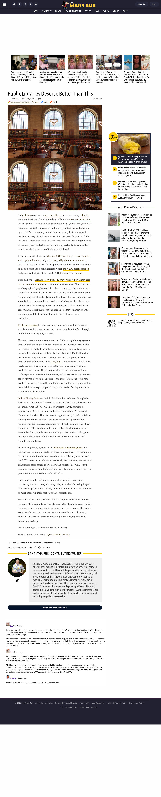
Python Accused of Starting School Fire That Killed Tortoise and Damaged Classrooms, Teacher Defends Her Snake (132, 159)
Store (124, 11)
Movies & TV (46, 11)
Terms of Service (70, 703)
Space (97, 11)
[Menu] (4, 4)
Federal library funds (28, 398)
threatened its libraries (71, 273)
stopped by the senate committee (69, 260)
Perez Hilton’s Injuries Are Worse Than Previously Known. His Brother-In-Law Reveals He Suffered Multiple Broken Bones (137, 301)
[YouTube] (36, 6)
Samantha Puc (15, 99)
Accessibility (84, 703)
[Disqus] (55, 652)
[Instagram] (25, 6)
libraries (85, 215)
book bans (26, 215)
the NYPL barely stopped (76, 268)
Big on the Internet (72, 11)
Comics (88, 11)
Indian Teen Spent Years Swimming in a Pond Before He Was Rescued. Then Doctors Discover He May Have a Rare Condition (136, 218)
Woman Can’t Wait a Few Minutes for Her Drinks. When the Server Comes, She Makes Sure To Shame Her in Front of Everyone (107, 77)
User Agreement (98, 703)
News (36, 11)
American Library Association (30, 543)
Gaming (106, 11)
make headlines (52, 215)
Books (58, 11)
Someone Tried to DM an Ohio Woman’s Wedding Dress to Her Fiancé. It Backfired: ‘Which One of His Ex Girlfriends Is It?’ (24, 76)
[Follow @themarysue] (14, 6)
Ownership (84, 707)
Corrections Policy (136, 703)
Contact (94, 707)
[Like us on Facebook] (19, 6)
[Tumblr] (30, 6)
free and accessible (80, 219)
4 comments (97, 99)
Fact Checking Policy (69, 707)
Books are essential (28, 325)
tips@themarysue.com (58, 534)
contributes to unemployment (67, 447)
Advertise (49, 703)
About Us (39, 703)
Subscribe (142, 4)
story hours (56, 361)
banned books (47, 543)
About (116, 11)
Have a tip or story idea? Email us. (133, 320)
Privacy (58, 703)
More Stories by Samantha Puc (55, 607)
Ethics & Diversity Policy (117, 703)
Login (154, 4)
